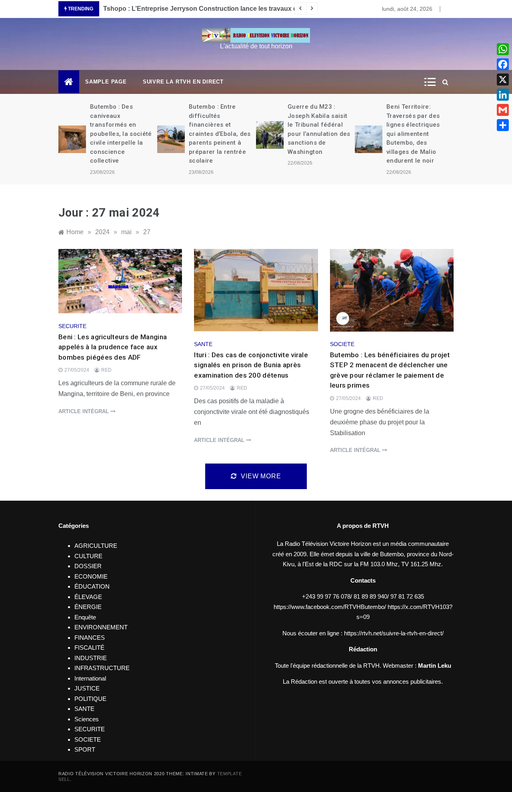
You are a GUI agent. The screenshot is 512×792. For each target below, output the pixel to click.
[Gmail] (502, 109)
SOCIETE (342, 344)
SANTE (203, 344)
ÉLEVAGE (88, 596)
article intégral (84, 411)
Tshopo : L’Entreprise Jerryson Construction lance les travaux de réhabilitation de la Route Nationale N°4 (262, 8)
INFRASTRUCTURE (102, 668)
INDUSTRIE (90, 658)
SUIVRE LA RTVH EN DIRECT (183, 82)
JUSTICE (87, 688)
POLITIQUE (90, 698)
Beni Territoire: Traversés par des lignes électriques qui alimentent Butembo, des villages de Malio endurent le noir (413, 133)
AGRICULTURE (95, 545)
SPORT (84, 749)
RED (106, 370)
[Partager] (502, 125)
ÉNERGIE (88, 606)
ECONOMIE (91, 576)
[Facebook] (502, 64)
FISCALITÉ (89, 647)
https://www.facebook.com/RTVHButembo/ (330, 606)
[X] (502, 79)
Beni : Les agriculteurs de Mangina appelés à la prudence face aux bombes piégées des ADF (112, 347)
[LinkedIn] (502, 94)
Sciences (86, 719)
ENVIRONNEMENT (101, 627)
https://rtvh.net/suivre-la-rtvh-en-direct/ (394, 633)
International (90, 678)
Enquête (85, 617)
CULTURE (88, 556)
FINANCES (89, 637)
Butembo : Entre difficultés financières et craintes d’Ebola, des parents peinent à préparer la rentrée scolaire (219, 133)
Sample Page (106, 82)
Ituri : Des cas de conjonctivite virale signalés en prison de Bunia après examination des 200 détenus (251, 365)
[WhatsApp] (502, 49)
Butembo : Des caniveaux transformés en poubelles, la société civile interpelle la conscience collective (121, 133)
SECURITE (72, 326)
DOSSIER (88, 566)
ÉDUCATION (92, 586)
